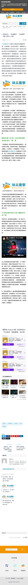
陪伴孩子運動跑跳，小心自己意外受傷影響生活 (6, 386)
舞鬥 (21, 423)
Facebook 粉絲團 (19, 578)
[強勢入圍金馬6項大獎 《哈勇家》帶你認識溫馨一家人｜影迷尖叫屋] (8, 497)
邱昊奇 (14, 151)
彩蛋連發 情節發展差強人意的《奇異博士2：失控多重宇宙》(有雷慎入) (6, 397)
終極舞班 (5, 44)
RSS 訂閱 (8, 578)
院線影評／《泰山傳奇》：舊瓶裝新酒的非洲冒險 (14, 397)
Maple (11, 459)
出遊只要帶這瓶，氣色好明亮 (23, 396)
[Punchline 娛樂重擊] (14, 16)
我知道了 (12, 9)
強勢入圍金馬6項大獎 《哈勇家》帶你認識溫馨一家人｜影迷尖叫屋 (8, 502)
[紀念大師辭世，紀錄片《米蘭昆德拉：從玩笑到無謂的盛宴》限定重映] (8, 473)
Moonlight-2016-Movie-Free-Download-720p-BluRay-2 (14, 386)
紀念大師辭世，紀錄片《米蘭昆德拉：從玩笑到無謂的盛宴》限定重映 (8, 478)
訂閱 (22, 549)
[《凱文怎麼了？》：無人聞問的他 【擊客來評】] (8, 486)
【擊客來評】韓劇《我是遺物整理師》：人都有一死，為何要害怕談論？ (23, 386)
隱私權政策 (13, 578)
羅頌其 (16, 423)
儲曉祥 (9, 151)
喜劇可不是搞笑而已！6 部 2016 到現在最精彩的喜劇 (20, 448)
